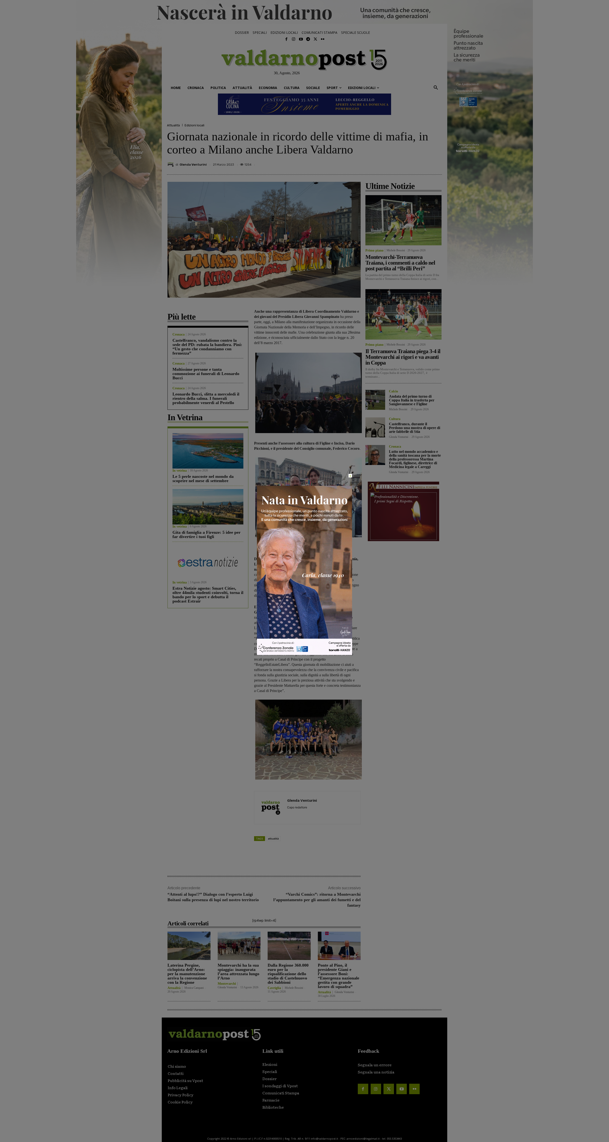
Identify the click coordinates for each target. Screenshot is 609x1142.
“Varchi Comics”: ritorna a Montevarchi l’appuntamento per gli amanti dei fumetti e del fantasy (317, 900)
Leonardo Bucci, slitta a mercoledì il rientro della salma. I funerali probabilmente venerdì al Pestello (205, 398)
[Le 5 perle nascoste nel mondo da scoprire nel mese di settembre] (207, 451)
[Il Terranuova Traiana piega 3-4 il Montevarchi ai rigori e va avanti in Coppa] (403, 314)
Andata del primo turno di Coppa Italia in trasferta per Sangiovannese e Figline (411, 400)
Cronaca (178, 334)
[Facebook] (286, 39)
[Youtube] (300, 39)
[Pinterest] (404, 163)
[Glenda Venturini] (171, 164)
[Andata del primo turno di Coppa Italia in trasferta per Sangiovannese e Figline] (375, 400)
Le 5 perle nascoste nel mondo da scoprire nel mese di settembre (203, 478)
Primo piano (374, 250)
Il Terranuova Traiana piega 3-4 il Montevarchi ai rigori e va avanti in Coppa (402, 357)
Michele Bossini (294, 987)
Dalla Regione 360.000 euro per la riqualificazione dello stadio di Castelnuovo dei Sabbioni (288, 974)
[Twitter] (315, 39)
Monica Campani (194, 987)
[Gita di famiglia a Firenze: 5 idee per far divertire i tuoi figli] (207, 506)
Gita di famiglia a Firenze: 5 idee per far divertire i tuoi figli (206, 534)
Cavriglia (274, 988)
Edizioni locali (194, 125)
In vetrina (179, 470)
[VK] (415, 163)
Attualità (173, 125)
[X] (393, 163)
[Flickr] (322, 39)
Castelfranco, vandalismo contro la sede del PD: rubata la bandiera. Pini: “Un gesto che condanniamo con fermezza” (207, 347)
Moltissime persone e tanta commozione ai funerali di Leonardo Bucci (205, 373)
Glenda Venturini (193, 164)
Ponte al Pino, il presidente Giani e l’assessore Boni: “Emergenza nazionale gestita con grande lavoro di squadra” (338, 976)
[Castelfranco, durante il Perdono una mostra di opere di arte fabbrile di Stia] (375, 427)
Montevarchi (227, 983)
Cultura (394, 419)
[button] (436, 88)
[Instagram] (293, 39)
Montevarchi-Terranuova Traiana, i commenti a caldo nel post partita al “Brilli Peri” (400, 263)
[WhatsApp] (426, 163)
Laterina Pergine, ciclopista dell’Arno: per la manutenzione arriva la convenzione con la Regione (187, 974)
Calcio (393, 391)
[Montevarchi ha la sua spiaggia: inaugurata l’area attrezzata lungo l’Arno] (239, 946)
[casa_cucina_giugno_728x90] (304, 104)
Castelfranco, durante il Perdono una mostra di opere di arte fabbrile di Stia (414, 428)
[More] (437, 163)
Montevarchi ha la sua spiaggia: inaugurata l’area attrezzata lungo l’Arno (238, 971)
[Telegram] (308, 39)
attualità (273, 838)
